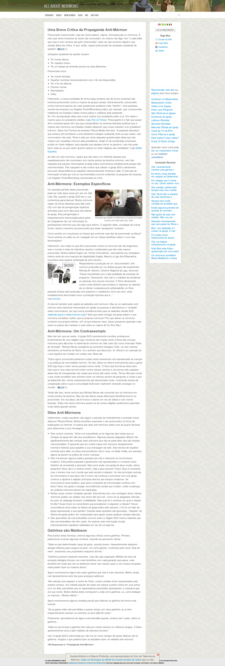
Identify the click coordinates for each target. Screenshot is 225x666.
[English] (159, 24)
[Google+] (63, 49)
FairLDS (56, 298)
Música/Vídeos (69, 15)
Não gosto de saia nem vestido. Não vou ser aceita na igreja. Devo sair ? (164, 219)
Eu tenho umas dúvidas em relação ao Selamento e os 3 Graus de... (164, 176)
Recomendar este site (162, 89)
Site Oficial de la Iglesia (163, 113)
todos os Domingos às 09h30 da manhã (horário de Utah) (111, 659)
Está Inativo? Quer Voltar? (165, 137)
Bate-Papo (95, 15)
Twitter (161, 50)
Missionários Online (161, 102)
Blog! (80, 15)
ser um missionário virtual (164, 150)
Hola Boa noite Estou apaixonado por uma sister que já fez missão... (165, 251)
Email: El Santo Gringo (163, 141)
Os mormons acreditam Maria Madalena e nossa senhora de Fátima (164, 257)
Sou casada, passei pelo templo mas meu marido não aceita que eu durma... (164, 191)
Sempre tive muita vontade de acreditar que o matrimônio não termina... (164, 205)
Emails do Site (165, 39)
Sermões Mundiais (161, 123)
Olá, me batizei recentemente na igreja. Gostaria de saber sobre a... (164, 246)
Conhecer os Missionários (164, 99)
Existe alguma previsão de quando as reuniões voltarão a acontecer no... (165, 210)
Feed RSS (163, 43)
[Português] (163, 24)
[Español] (167, 24)
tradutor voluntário (159, 155)
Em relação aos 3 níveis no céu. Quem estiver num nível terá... (165, 183)
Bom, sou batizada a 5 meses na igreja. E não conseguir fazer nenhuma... (163, 232)
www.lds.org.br (56, 314)
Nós (86, 15)
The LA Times (98, 119)
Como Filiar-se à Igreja (163, 134)
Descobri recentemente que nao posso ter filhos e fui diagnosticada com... (164, 223)
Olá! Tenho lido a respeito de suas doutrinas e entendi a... (164, 196)
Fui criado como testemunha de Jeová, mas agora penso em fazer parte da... (162, 239)
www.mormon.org (75, 314)
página (154, 93)
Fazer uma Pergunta (161, 109)
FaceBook (163, 46)
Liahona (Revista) (160, 120)
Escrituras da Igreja (161, 116)
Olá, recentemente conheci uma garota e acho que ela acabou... (163, 169)
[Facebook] (59, 49)
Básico (59, 15)
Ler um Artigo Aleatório (165, 29)
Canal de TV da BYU (162, 130)
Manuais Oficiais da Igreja (164, 127)
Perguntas (49, 15)
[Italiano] (170, 24)
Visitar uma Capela (161, 106)
